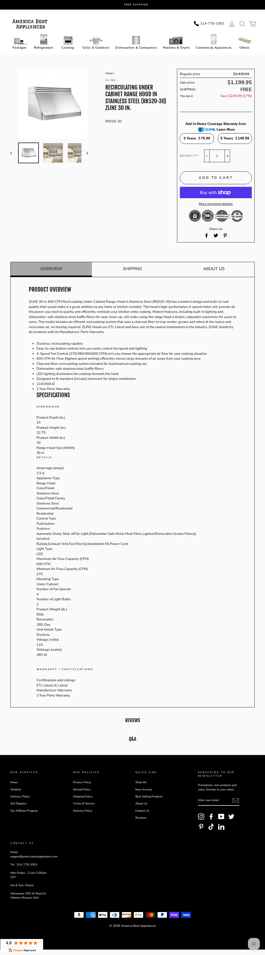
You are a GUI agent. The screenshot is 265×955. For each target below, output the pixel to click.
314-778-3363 (27, 865)
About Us (214, 269)
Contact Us (142, 811)
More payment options (216, 204)
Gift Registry (18, 803)
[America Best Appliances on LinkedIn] (221, 827)
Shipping (132, 269)
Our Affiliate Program (24, 811)
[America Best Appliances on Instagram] (201, 816)
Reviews (140, 818)
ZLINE (110, 80)
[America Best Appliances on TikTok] (211, 827)
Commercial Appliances (214, 47)
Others (244, 47)
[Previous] (13, 153)
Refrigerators (44, 47)
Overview (51, 269)
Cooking (68, 47)
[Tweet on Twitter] (216, 235)
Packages (19, 47)
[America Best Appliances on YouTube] (221, 816)
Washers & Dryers (176, 47)
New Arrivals (143, 789)
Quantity (189, 155)
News (14, 782)
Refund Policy (82, 789)
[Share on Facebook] (206, 235)
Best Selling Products (149, 796)
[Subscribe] (235, 800)
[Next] (85, 153)
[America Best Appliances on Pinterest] (201, 827)
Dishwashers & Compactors (136, 47)
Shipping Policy (83, 796)
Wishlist (15, 789)
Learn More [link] (226, 129)
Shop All (140, 782)
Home (109, 73)
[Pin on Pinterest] (225, 235)
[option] (136, 5)
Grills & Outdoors (96, 47)
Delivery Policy (20, 796)
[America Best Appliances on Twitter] (231, 816)
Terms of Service (83, 803)
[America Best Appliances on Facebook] (211, 816)
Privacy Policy (82, 782)
